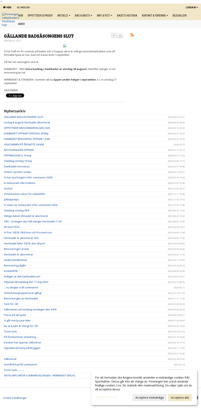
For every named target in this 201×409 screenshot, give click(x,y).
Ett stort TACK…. (13, 227)
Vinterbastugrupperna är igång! (22, 293)
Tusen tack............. (14, 370)
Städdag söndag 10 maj (18, 161)
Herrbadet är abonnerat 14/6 (21, 238)
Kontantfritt (10, 271)
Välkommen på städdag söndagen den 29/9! (30, 309)
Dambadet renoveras (17, 166)
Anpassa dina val (105, 397)
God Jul (8, 188)
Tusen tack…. (12, 331)
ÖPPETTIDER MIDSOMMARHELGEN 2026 (27, 128)
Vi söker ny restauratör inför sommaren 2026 (30, 205)
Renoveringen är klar (16, 249)
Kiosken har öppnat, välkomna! (22, 342)
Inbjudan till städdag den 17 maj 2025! (26, 282)
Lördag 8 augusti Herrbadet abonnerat (27, 122)
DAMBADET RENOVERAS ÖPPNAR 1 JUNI (27, 139)
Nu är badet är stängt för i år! (21, 326)
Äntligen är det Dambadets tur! (22, 276)
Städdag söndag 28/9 (16, 210)
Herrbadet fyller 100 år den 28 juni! (24, 243)
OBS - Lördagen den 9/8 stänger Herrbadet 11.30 (32, 221)
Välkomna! (10, 359)
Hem (8, 7)
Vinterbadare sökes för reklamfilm (24, 194)
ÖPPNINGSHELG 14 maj (17, 155)
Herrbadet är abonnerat (18, 254)
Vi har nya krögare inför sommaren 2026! (28, 177)
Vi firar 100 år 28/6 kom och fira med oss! (28, 232)
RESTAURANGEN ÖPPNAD (19, 150)
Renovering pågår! (15, 265)
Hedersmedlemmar (15, 260)
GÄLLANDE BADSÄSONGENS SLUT (39, 36)
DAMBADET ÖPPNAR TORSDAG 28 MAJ (26, 133)
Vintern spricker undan (17, 172)
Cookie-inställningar (15, 398)
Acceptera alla (180, 397)
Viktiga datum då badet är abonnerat (26, 216)
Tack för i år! (11, 304)
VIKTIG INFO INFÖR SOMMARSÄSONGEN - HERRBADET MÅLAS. (40, 375)
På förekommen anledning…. (21, 337)
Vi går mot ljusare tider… (18, 320)
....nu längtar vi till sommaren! (21, 287)
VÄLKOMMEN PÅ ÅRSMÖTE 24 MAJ (24, 144)
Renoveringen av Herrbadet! (21, 298)
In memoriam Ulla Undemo (19, 183)
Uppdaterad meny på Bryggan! (22, 348)
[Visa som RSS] (132, 35)
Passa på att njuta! (15, 315)
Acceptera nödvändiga (149, 397)
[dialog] (144, 387)
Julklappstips (11, 199)
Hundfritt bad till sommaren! (20, 364)
